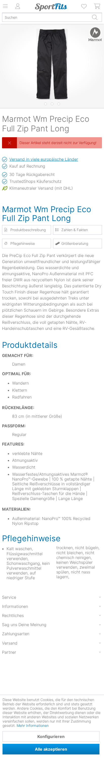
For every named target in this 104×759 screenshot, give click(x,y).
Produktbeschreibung (28, 230)
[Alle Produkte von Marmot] (93, 34)
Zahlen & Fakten (74, 230)
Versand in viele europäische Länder (43, 159)
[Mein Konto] (17, 6)
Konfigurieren (51, 736)
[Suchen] (95, 17)
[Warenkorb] (97, 6)
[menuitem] (84, 6)
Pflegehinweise (22, 243)
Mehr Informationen (33, 725)
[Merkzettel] (84, 6)
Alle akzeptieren (51, 749)
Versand (9, 643)
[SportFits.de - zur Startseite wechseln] (51, 7)
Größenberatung (74, 243)
